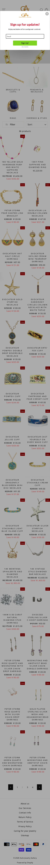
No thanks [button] (25, 47)
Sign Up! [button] (25, 43)
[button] (47, 14)
